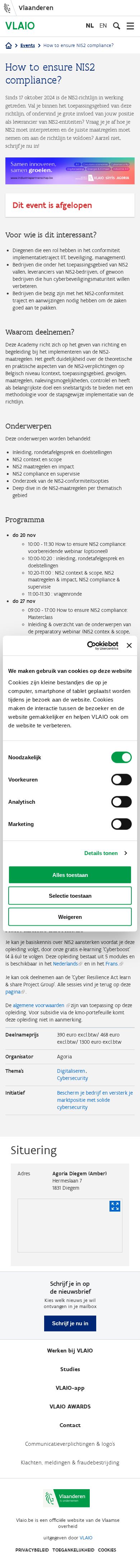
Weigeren (70, 917)
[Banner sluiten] (129, 645)
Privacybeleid (32, 1550)
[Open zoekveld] (116, 25)
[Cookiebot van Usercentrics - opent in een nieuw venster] (89, 645)
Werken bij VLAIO (70, 1350)
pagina (12, 991)
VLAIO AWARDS (70, 1406)
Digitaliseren (71, 1071)
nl (90, 25)
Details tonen (101, 853)
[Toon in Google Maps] (114, 1206)
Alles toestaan (70, 875)
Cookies (107, 1550)
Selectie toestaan (70, 896)
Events (27, 45)
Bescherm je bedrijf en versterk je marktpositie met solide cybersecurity (95, 1100)
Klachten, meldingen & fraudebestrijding (70, 1462)
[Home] (8, 46)
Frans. (112, 964)
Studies (70, 1369)
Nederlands (65, 964)
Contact (70, 1425)
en (103, 25)
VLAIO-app (70, 1387)
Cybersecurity (72, 1078)
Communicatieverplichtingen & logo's (70, 1443)
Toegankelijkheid (73, 1550)
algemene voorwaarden (39, 1005)
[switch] (121, 779)
